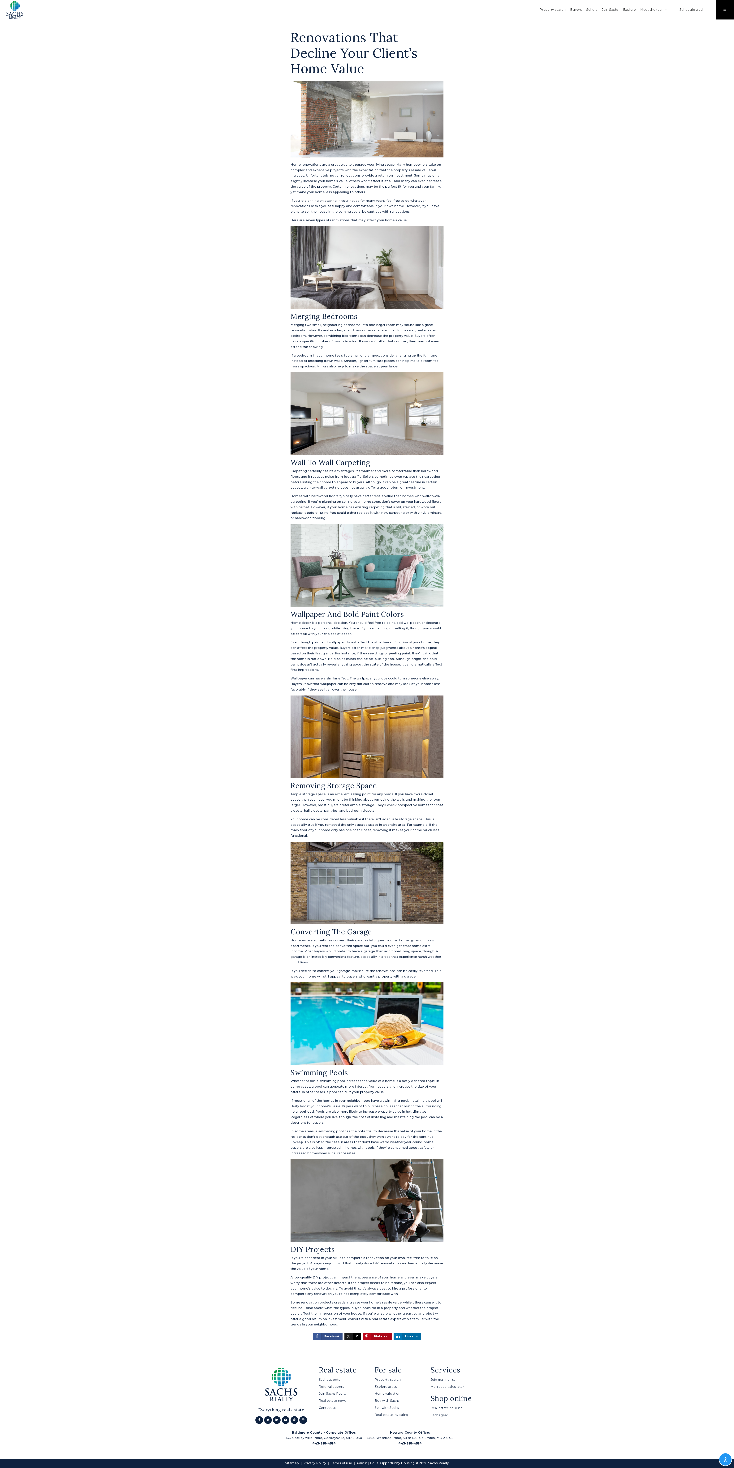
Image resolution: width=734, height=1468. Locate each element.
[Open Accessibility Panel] (725, 1459)
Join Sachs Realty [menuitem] (333, 1393)
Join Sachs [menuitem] (610, 9)
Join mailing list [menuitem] (443, 1379)
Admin (361, 1463)
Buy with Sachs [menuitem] (387, 1400)
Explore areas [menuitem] (386, 1387)
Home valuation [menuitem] (387, 1393)
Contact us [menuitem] (327, 1408)
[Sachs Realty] (15, 9)
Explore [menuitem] (629, 9)
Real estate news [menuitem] (332, 1400)
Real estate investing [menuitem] (391, 1415)
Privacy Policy (314, 1463)
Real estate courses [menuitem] (446, 1408)
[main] (367, 685)
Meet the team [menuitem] (652, 9)
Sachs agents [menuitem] (329, 1379)
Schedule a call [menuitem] (692, 9)
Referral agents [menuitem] (331, 1387)
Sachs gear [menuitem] (439, 1415)
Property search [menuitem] (553, 9)
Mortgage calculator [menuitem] (447, 1387)
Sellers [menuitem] (591, 9)
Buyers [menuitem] (576, 9)
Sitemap (292, 1463)
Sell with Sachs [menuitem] (387, 1408)
